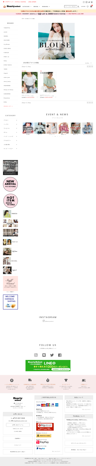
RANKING (45, 6)
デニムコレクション (87, 134)
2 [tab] (55, 136)
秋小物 (27, 134)
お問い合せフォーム (17, 425)
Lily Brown (7, 44)
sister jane (7, 77)
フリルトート (51, 134)
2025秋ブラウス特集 (30, 18)
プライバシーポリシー (66, 458)
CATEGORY (26, 6)
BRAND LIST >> (8, 106)
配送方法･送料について (54, 458)
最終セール (63, 134)
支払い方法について (42, 458)
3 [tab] (57, 136)
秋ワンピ (39, 134)
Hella (5, 60)
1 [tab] (53, 136)
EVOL (5, 102)
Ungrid (6, 73)
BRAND (36, 6)
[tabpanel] (27, 128)
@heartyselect (49, 321)
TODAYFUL (7, 27)
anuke (5, 32)
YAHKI (5, 69)
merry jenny (7, 81)
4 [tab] (59, 136)
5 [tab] (62, 136)
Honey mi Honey (8, 89)
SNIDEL (6, 36)
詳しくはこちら (55, 451)
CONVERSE (7, 93)
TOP (23, 18)
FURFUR (6, 52)
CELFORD (7, 40)
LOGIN (83, 6)
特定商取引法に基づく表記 (31, 458)
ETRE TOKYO (8, 65)
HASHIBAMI (7, 85)
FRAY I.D (6, 56)
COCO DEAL (7, 48)
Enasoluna (7, 98)
